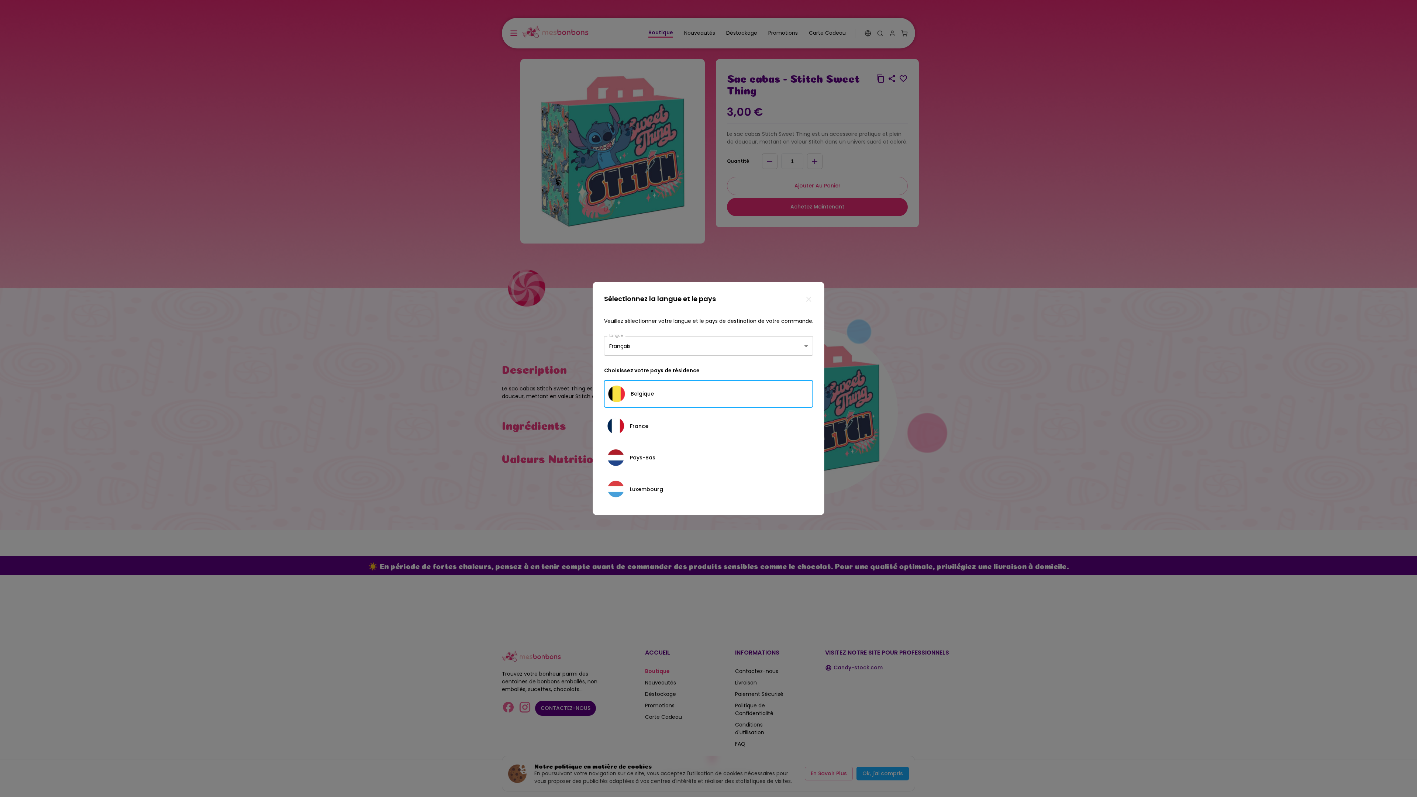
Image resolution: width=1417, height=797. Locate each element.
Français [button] (620, 345)
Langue (616, 335)
